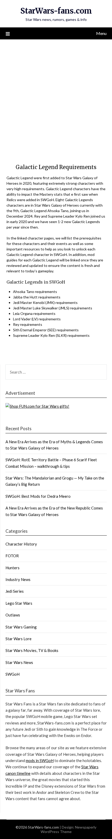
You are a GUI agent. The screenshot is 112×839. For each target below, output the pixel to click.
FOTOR (12, 555)
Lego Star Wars (18, 603)
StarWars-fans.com (56, 11)
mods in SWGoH (40, 760)
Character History (21, 544)
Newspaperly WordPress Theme (69, 829)
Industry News (17, 579)
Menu (101, 33)
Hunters (12, 567)
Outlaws (12, 615)
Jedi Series (14, 591)
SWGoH (12, 674)
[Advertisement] (56, 98)
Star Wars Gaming (21, 627)
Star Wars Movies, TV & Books (31, 650)
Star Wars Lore (18, 638)
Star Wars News (19, 662)
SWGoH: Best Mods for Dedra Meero (38, 496)
